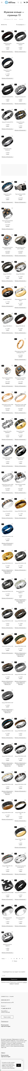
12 (14, 958)
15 (22, 958)
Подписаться (14, 979)
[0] (23, 2)
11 (11, 958)
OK (19, 1065)
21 (12, 961)
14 (19, 958)
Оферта (3, 1052)
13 (16, 958)
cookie (3, 1065)
